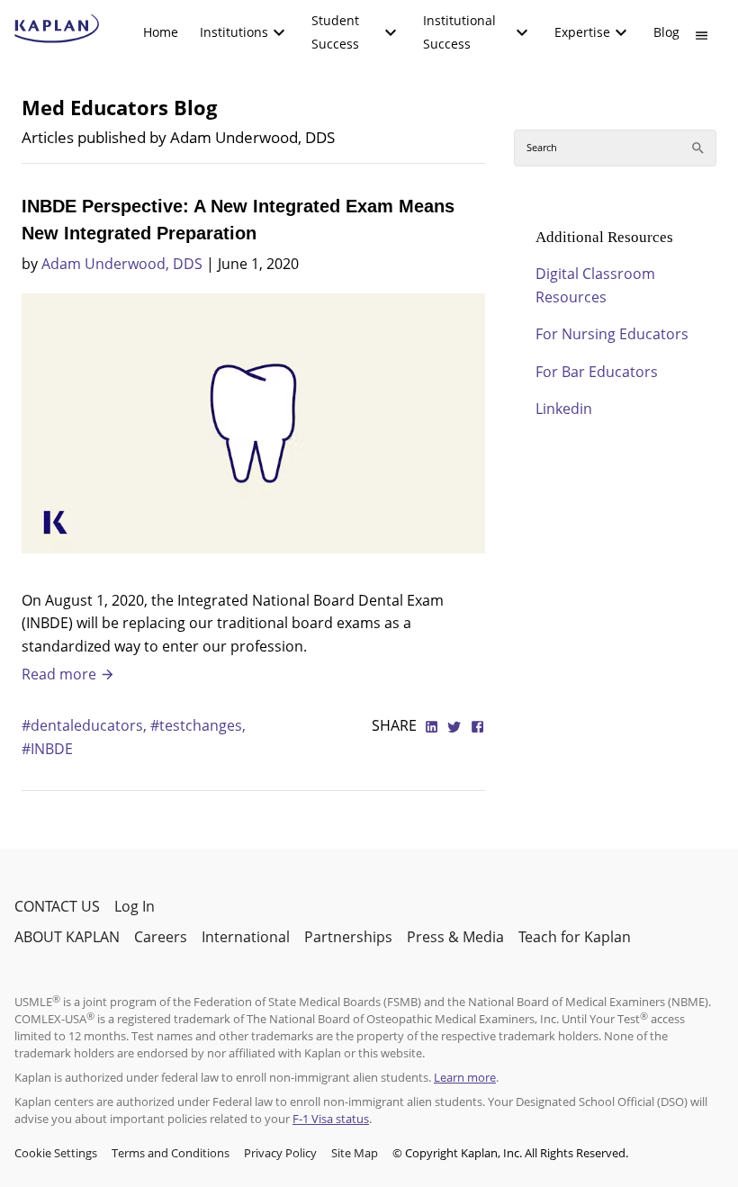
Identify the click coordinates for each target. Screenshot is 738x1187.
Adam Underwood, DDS (121, 264)
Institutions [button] (234, 31)
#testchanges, (198, 725)
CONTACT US (57, 906)
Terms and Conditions (171, 1153)
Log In (134, 906)
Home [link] (160, 31)
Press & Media (455, 937)
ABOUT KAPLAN (67, 937)
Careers (160, 937)
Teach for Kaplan (574, 937)
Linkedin (564, 408)
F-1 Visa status (330, 1119)
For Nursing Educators (612, 334)
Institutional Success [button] (459, 32)
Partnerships (348, 937)
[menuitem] (160, 32)
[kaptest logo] (57, 28)
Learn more (465, 1077)
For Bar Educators (597, 372)
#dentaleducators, (86, 725)
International (246, 937)
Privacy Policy (280, 1153)
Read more (61, 674)
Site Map (354, 1153)
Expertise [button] (582, 31)
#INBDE (47, 749)
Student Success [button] (335, 32)
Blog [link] (666, 31)
